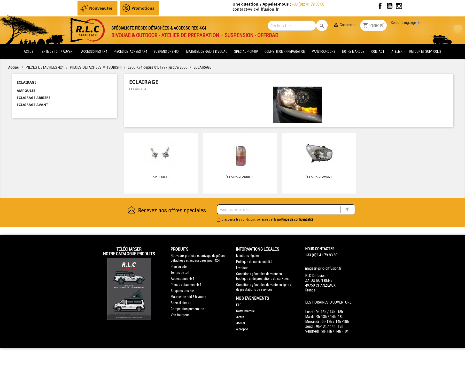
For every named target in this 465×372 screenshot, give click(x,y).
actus (28, 51)
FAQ (238, 305)
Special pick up (181, 303)
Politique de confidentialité (254, 262)
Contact (377, 51)
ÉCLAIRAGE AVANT (32, 104)
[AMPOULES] (161, 154)
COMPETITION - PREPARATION (285, 51)
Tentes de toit (180, 273)
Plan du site (179, 266)
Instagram (399, 6)
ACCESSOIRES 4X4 (94, 51)
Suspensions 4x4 (182, 291)
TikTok (408, 6)
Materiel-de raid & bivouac (188, 297)
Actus (240, 317)
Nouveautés (101, 8)
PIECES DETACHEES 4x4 (131, 51)
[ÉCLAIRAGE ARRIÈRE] (240, 154)
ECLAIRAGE (26, 82)
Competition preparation (187, 309)
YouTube (389, 6)
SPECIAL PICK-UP (246, 51)
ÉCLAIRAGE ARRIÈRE (33, 97)
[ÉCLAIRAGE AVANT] (319, 154)
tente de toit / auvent (57, 51)
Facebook (380, 6)
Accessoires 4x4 (182, 279)
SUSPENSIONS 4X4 (167, 51)
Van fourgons (180, 315)
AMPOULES (26, 90)
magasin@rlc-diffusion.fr (323, 268)
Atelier (397, 51)
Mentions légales (248, 256)
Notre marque (353, 51)
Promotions (143, 8)
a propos (242, 329)
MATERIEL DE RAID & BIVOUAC (207, 51)
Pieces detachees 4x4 (186, 285)
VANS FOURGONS (323, 51)
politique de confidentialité (295, 219)
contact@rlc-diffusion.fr (255, 9)
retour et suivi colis (425, 51)
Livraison (242, 268)
